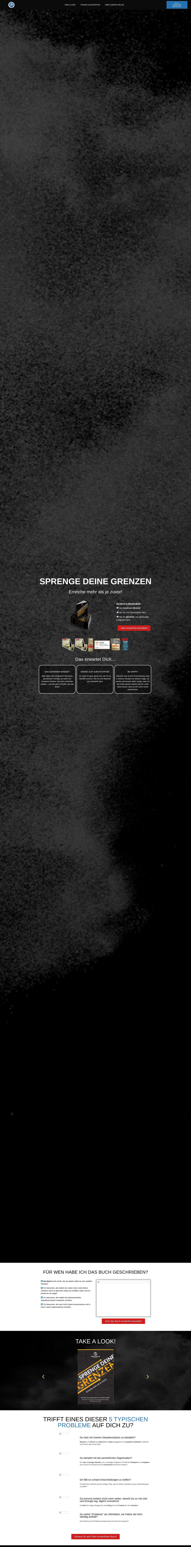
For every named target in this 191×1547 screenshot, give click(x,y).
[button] (43, 1376)
